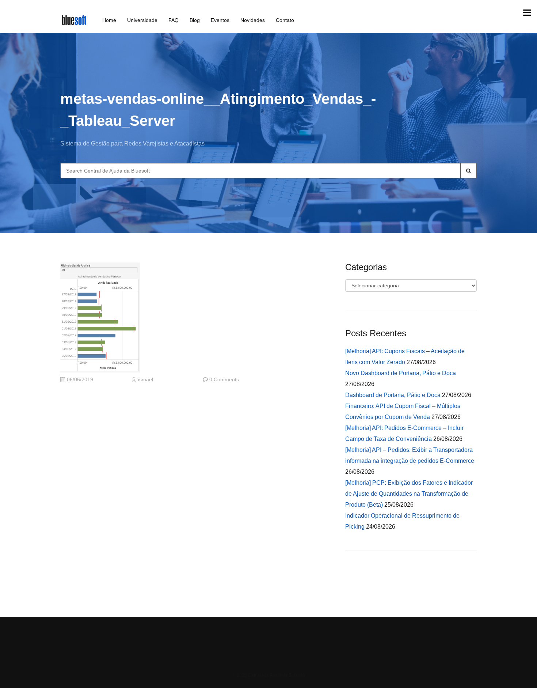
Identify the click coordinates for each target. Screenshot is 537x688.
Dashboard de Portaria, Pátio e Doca (393, 395)
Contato (285, 20)
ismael (145, 379)
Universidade (142, 20)
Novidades (252, 20)
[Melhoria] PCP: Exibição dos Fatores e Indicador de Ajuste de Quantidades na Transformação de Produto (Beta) (409, 494)
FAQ (173, 20)
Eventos (220, 20)
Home (109, 20)
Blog (195, 20)
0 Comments (224, 379)
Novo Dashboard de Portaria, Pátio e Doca (400, 373)
